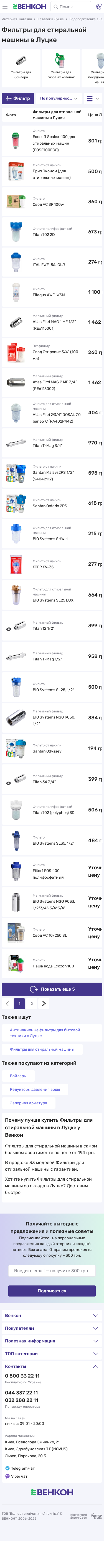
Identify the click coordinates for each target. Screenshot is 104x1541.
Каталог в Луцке (50, 19)
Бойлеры (18, 1076)
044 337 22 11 (21, 1393)
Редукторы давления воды (35, 1089)
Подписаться (52, 1290)
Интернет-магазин (17, 19)
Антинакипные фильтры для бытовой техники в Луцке (45, 1033)
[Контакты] (99, 6)
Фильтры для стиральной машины (42, 1049)
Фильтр (21, 98)
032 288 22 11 (21, 1400)
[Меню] (5, 6)
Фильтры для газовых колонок (61, 74)
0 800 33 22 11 (22, 1376)
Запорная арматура (28, 1103)
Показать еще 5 (58, 989)
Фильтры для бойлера (21, 74)
